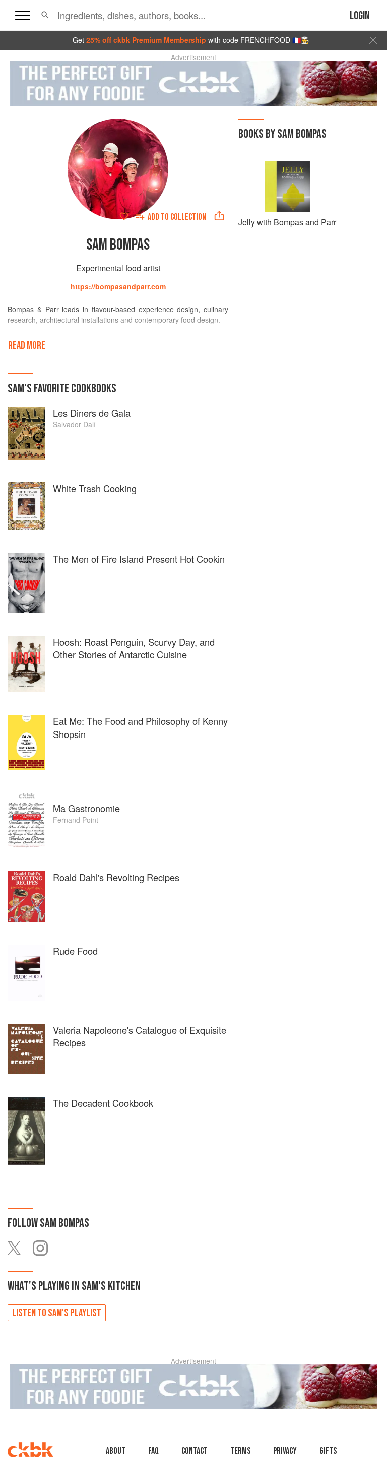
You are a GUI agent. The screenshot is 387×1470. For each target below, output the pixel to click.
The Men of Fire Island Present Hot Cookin (139, 559)
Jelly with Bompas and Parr (287, 222)
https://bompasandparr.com (118, 286)
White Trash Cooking (95, 488)
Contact (194, 1451)
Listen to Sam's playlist (56, 1313)
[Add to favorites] (124, 216)
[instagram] (45, 1248)
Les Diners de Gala (92, 412)
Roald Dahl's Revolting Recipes (116, 877)
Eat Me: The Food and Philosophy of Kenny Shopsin (140, 727)
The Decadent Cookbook (103, 1102)
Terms (240, 1451)
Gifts (328, 1451)
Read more (26, 345)
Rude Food (75, 950)
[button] (45, 15)
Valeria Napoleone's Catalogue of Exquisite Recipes (139, 1036)
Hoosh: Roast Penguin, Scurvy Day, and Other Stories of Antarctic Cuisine (134, 648)
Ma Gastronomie (86, 808)
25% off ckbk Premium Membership (146, 40)
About (115, 1451)
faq (153, 1451)
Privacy (285, 1451)
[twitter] (20, 1248)
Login (359, 16)
